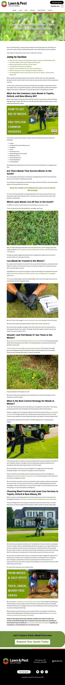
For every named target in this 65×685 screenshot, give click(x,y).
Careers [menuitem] (50, 10)
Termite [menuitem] (32, 10)
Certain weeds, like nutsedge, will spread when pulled (23, 348)
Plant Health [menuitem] (41, 10)
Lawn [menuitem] (20, 10)
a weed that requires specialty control (25, 476)
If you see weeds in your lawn (32, 320)
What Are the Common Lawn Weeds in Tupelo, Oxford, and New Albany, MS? (32, 60)
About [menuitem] (14, 10)
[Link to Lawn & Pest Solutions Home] (14, 4)
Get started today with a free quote (38, 623)
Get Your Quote (57, 2)
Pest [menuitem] (26, 10)
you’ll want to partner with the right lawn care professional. (38, 499)
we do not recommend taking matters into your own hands (27, 341)
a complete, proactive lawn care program (28, 601)
